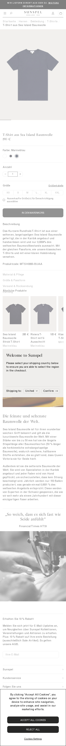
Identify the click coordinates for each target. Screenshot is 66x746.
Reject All (33, 729)
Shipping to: (13, 390)
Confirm (48, 390)
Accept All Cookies (33, 720)
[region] (33, 717)
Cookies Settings (33, 739)
